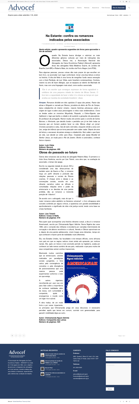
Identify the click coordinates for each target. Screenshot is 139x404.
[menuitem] (62, 7)
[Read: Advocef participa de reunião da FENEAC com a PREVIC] (42, 362)
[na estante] (69, 28)
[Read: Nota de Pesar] (42, 369)
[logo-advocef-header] (21, 7)
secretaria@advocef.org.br (81, 378)
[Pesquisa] (129, 7)
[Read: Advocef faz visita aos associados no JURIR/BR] (42, 374)
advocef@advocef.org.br (80, 374)
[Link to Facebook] (120, 1)
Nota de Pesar (49, 367)
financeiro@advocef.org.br (81, 376)
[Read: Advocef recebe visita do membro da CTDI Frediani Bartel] (42, 355)
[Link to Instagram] (129, 1)
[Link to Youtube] (126, 1)
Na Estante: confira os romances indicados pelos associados (69, 37)
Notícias (61, 44)
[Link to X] (123, 1)
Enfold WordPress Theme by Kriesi (21, 401)
